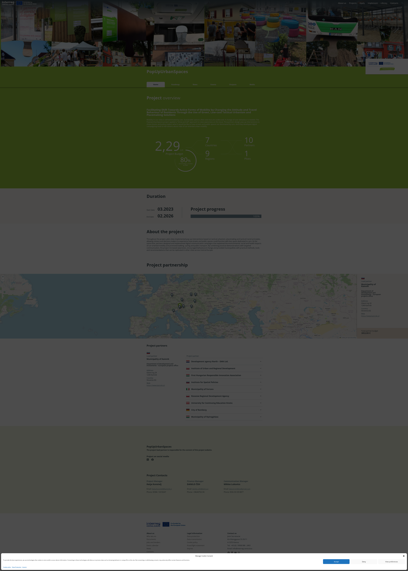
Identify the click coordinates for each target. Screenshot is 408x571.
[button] (404, 556)
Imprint (24, 567)
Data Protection (16, 567)
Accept (336, 562)
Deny (364, 562)
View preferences (391, 562)
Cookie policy (7, 567)
